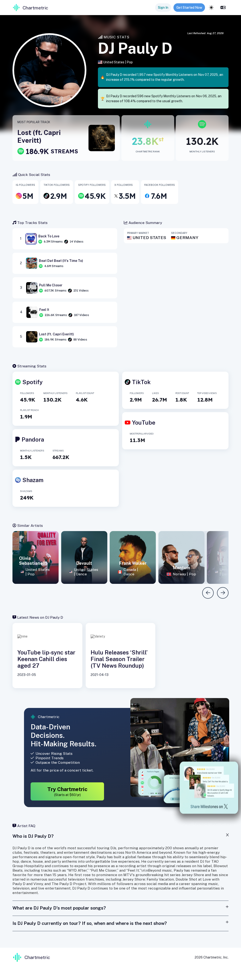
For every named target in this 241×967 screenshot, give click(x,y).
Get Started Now (189, 7)
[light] (211, 7)
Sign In (163, 7)
